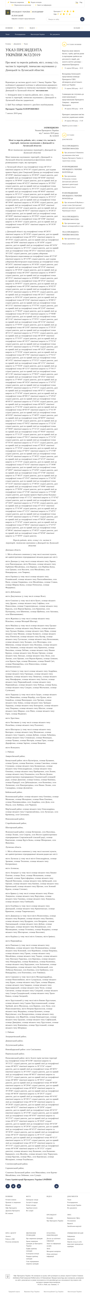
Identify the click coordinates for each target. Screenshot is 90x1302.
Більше (77, 28)
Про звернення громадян (34, 1238)
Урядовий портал (14, 1291)
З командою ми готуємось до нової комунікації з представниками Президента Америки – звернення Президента (73, 99)
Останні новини (10, 1200)
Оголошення (71, 1221)
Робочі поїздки (31, 1205)
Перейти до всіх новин (70, 126)
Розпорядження (20, 34)
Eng (81, 2)
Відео (49, 1196)
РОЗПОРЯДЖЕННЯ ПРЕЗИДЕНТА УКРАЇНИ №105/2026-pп (72, 169)
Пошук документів (68, 244)
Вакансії (70, 1223)
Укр (77, 2)
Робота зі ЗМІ (10, 1239)
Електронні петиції (32, 1254)
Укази (7, 34)
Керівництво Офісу (73, 1218)
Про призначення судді (72, 239)
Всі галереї (29, 1211)
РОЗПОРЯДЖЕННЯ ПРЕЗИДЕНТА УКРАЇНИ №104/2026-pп (72, 196)
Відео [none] (33, 28)
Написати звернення (17, 2)
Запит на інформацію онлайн (54, 1244)
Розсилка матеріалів (12, 1242)
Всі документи (55, 34)
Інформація (71, 1236)
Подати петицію (36, 2)
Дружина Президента (12, 1211)
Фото (28, 1196)
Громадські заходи (32, 1200)
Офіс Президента (11, 1208)
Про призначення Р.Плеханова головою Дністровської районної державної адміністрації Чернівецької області (70, 181)
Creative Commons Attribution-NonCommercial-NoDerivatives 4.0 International (48, 1277)
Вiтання (8, 1205)
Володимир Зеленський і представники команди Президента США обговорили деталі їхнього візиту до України (72, 79)
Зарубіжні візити (31, 1208)
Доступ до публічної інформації (53, 1239)
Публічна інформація (52, 1234)
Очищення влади (75, 1233)
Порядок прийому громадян (32, 1257)
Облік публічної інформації (52, 1255)
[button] (65, 11)
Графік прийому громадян (31, 1249)
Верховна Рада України (32, 1291)
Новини (9, 1196)
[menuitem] (11, 28)
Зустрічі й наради (32, 1202)
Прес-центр (10, 1233)
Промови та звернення (13, 1202)
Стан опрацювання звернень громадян (32, 1262)
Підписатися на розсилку (22, 5)
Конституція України (38, 34)
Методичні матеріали (54, 1251)
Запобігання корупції (74, 1226)
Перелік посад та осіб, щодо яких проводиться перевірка (75, 1244)
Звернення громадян (31, 1234)
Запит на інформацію (44, 5)
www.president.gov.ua (53, 1280)
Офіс (69, 1215)
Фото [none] (21, 28)
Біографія (50, 1218)
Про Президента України (55, 1221)
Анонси (8, 1236)
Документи (17, 44)
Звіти (48, 1248)
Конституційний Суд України (53, 1291)
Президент (52, 1215)
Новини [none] (9, 28)
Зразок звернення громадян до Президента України (34, 1243)
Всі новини (9, 1213)
